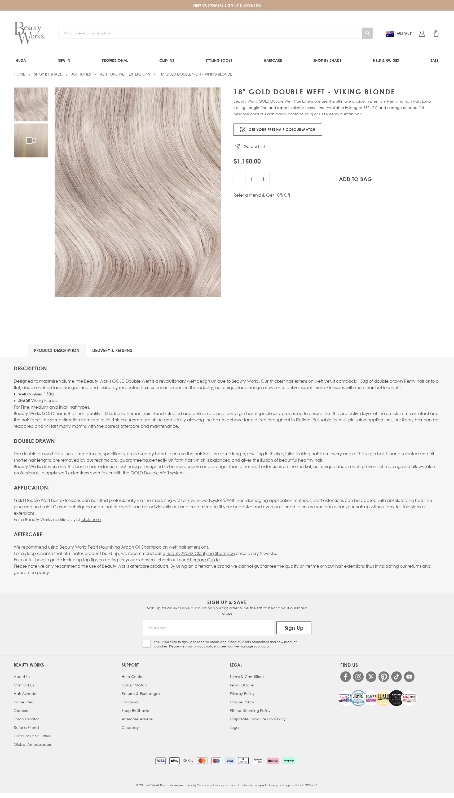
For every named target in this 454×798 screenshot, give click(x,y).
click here (91, 519)
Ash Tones (81, 74)
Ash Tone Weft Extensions (125, 74)
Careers (21, 710)
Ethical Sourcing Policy (250, 710)
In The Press (24, 701)
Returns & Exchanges (141, 693)
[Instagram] (358, 676)
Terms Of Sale (242, 684)
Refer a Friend (26, 727)
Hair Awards (25, 693)
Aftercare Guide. (204, 559)
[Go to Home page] (30, 33)
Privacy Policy (242, 693)
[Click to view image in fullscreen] (138, 192)
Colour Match (134, 684)
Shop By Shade (48, 74)
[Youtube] (409, 676)
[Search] (367, 33)
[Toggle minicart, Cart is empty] (436, 33)
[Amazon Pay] (257, 760)
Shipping (130, 701)
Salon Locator (26, 718)
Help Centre (133, 676)
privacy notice (205, 646)
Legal (235, 727)
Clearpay (130, 727)
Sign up (293, 628)
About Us (22, 676)
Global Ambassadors (32, 744)
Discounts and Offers (32, 735)
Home (19, 74)
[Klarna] (273, 760)
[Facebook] (345, 676)
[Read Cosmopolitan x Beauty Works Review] (377, 698)
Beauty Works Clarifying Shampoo (200, 553)
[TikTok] (396, 676)
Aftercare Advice (137, 718)
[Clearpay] (288, 760)
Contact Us (24, 684)
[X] (371, 676)
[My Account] (422, 33)
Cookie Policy (242, 701)
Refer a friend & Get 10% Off (261, 195)
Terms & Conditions (247, 676)
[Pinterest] (383, 676)
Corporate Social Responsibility (258, 718)
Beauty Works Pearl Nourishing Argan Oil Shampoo (110, 547)
